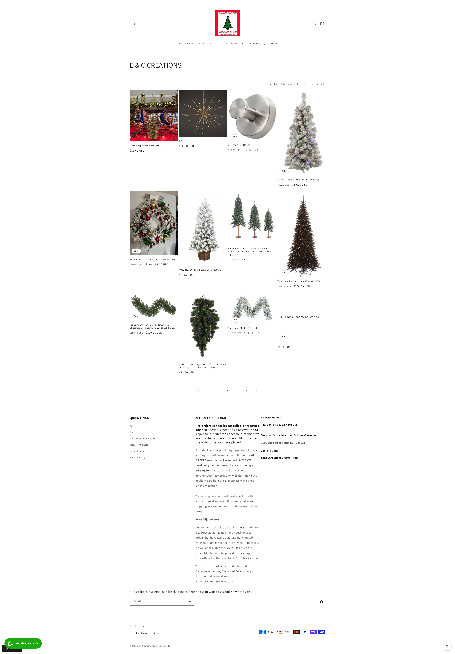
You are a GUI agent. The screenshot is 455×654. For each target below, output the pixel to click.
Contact (134, 432)
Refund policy (138, 451)
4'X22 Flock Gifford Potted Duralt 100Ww (200, 269)
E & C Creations (144, 646)
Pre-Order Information (143, 438)
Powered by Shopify (161, 646)
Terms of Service (139, 444)
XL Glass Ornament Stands (300, 317)
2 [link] (218, 390)
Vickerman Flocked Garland (242, 328)
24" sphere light (187, 141)
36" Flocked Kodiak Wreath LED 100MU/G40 (152, 259)
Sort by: (273, 84)
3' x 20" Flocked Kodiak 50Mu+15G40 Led (298, 179)
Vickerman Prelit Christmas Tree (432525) (298, 281)
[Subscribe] (190, 601)
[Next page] (256, 390)
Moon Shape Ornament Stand (145, 145)
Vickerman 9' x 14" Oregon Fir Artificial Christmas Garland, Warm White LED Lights (152, 326)
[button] (134, 23)
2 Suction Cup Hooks (239, 145)
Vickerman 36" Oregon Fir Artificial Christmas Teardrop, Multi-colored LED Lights (202, 366)
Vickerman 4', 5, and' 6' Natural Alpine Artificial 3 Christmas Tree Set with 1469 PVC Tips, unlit (251, 251)
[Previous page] (199, 390)
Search (134, 426)
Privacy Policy (137, 457)
